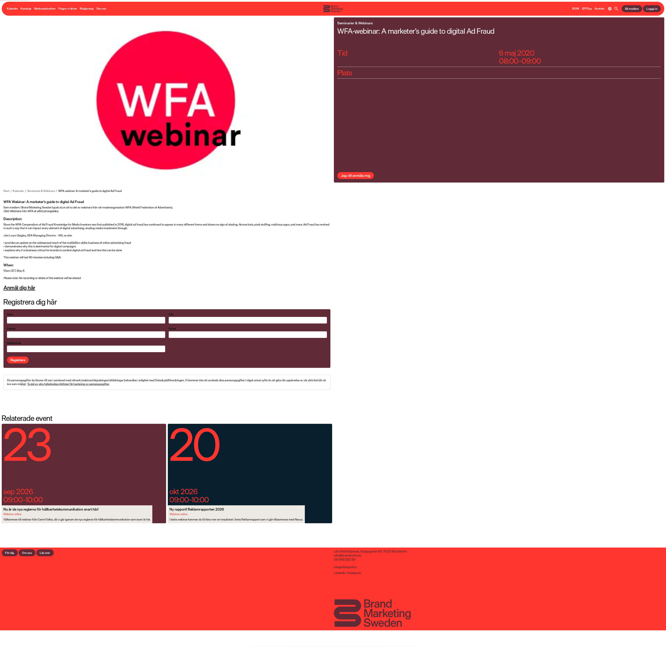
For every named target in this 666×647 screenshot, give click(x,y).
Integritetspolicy (345, 566)
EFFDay (587, 9)
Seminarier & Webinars (41, 191)
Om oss (101, 9)
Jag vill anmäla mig (355, 175)
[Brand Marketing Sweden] (333, 8)
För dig (9, 553)
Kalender (12, 9)
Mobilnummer (15, 343)
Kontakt (600, 9)
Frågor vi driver (67, 9)
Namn (11, 314)
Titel (172, 314)
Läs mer (45, 553)
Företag (12, 328)
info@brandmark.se (347, 555)
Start (6, 191)
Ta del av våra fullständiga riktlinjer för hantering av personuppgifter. (68, 384)
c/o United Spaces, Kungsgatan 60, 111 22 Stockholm (370, 551)
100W (575, 9)
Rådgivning (87, 9)
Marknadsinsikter (45, 9)
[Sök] (616, 8)
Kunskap (26, 9)
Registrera (17, 360)
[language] (610, 8)
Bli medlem (632, 8)
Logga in (652, 8)
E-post (173, 328)
